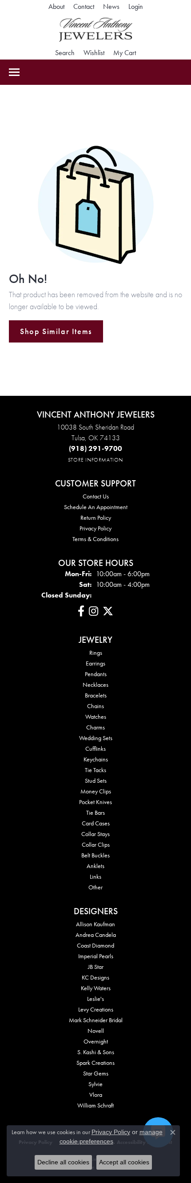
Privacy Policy (95, 528)
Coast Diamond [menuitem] (95, 945)
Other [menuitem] (95, 887)
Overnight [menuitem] (96, 1041)
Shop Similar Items (56, 331)
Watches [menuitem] (95, 717)
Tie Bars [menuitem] (95, 813)
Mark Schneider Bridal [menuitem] (96, 1020)
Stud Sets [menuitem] (96, 781)
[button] (135, 6)
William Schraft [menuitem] (95, 1105)
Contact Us (96, 496)
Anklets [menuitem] (95, 866)
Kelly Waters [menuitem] (96, 988)
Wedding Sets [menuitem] (95, 738)
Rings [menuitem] (95, 653)
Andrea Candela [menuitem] (96, 935)
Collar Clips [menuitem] (96, 844)
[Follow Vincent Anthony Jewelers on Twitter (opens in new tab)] (108, 611)
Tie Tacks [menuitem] (95, 770)
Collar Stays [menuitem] (95, 834)
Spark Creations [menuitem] (95, 1063)
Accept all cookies (124, 1162)
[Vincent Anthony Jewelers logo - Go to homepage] (95, 29)
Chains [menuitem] (95, 706)
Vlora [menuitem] (95, 1095)
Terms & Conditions (95, 539)
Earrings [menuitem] (95, 663)
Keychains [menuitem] (96, 759)
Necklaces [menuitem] (95, 685)
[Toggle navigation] (14, 72)
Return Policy (95, 518)
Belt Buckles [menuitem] (95, 855)
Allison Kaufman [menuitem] (95, 924)
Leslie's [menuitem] (95, 999)
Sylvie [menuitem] (95, 1084)
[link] (56, 6)
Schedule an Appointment (95, 507)
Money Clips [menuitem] (95, 791)
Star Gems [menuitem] (95, 1073)
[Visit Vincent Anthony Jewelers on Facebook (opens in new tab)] (81, 611)
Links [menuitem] (95, 876)
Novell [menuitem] (96, 1031)
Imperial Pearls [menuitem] (95, 956)
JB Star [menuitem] (95, 967)
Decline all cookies (63, 1162)
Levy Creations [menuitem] (95, 1009)
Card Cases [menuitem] (96, 823)
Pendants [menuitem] (96, 674)
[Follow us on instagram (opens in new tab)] (93, 611)
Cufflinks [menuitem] (95, 749)
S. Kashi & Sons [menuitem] (95, 1052)
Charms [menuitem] (95, 727)
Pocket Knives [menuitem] (95, 802)
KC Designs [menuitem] (95, 977)
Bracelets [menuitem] (96, 695)
